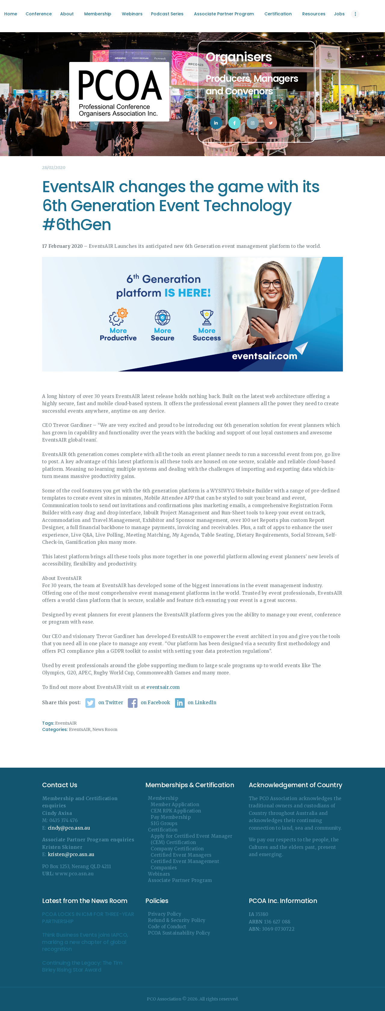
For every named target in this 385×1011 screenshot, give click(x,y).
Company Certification (177, 849)
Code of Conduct (167, 926)
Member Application (175, 804)
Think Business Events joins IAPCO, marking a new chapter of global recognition (85, 942)
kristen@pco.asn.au (71, 854)
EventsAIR (66, 723)
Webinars (159, 874)
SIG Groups (164, 823)
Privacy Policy (164, 914)
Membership (163, 798)
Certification (162, 830)
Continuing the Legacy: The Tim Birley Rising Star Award (82, 966)
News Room (104, 729)
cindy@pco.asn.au (69, 828)
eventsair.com (163, 687)
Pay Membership (171, 817)
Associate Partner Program (180, 880)
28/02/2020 (53, 167)
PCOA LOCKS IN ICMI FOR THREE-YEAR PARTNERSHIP (88, 918)
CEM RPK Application (176, 811)
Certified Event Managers (181, 855)
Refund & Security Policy (176, 920)
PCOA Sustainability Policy (179, 933)
